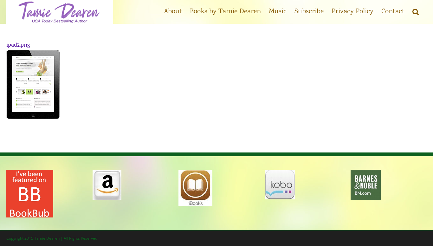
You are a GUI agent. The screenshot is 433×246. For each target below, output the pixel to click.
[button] (415, 11)
